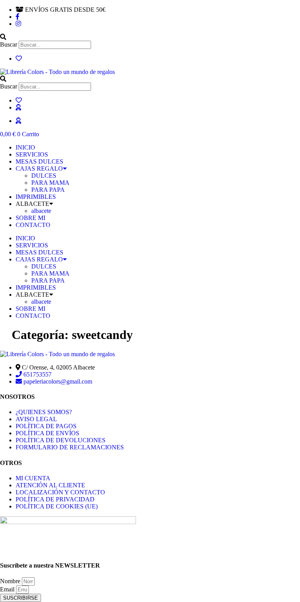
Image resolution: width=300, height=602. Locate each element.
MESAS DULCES (39, 161)
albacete (41, 210)
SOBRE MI (30, 217)
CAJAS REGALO (39, 168)
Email (8, 589)
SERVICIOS (32, 154)
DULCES (43, 175)
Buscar (8, 44)
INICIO (25, 147)
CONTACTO (33, 225)
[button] (150, 37)
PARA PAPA (48, 189)
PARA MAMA (50, 182)
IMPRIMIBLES (36, 196)
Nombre (11, 581)
